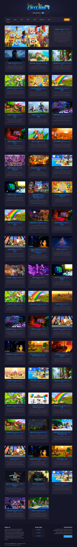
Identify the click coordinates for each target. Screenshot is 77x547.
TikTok (38, 532)
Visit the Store (68, 536)
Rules (15, 19)
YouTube (38, 535)
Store (67, 19)
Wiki (28, 19)
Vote (22, 19)
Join (49, 19)
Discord (42, 19)
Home (8, 19)
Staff (34, 19)
